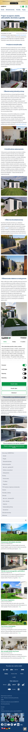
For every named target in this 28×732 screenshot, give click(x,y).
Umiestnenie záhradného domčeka (11, 542)
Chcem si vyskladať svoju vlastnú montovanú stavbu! (14, 446)
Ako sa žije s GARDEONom (8, 453)
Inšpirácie (5, 504)
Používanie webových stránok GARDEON (10, 702)
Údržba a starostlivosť (7, 470)
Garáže (2, 9)
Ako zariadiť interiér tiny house (10, 651)
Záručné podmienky (5, 704)
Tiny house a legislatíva (7, 600)
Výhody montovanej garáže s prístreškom (13, 571)
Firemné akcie (6, 478)
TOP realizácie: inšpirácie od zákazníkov (11, 487)
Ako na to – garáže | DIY (8, 467)
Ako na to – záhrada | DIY (8, 498)
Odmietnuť (14, 392)
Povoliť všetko (14, 384)
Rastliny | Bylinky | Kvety (8, 507)
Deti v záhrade (6, 501)
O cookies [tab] (23, 341)
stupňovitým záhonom (20, 124)
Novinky (4, 475)
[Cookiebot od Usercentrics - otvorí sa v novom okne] (20, 338)
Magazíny (5, 484)
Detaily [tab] (14, 341)
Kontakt (2, 707)
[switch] (24, 369)
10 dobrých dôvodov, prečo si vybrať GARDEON (11, 711)
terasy (6, 228)
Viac (20, 548)
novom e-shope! (14, 3)
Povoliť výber (14, 388)
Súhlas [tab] (5, 341)
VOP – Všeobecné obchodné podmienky (9, 697)
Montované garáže (6, 464)
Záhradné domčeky (10, 9)
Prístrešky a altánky (6, 492)
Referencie (4, 515)
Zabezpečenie (6, 473)
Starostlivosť (5, 509)
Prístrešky (18, 9)
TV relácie (5, 481)
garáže (17, 35)
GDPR (2, 699)
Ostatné (4, 490)
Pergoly (24, 9)
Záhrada (4, 495)
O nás (2, 709)
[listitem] (5, 670)
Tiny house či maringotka (8, 626)
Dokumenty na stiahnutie (6, 695)
